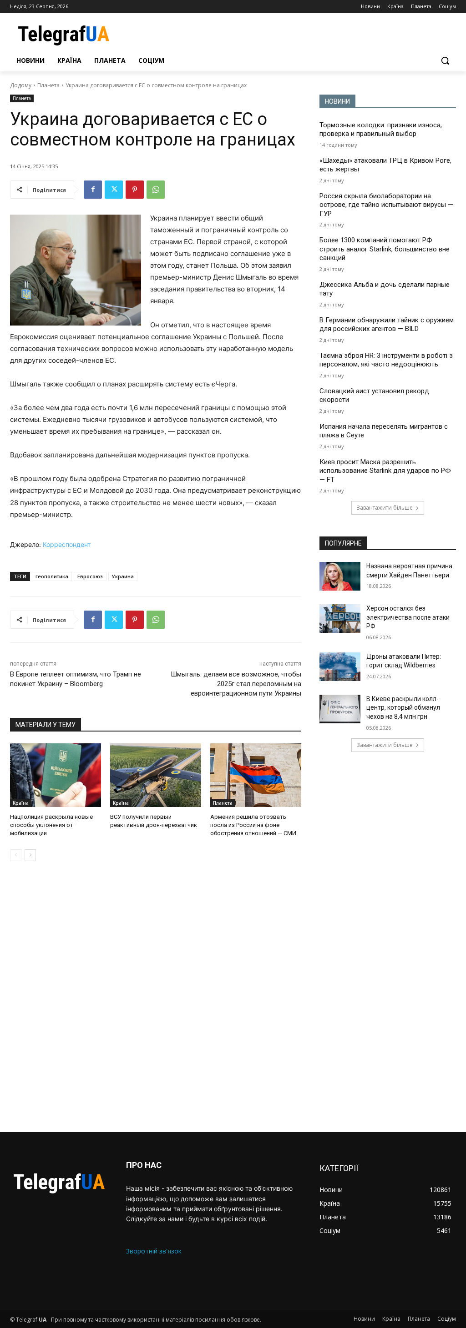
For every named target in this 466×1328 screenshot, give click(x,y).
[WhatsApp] (156, 189)
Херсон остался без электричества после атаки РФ (408, 617)
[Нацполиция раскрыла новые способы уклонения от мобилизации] (55, 775)
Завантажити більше (384, 507)
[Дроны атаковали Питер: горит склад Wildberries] (339, 666)
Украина (123, 576)
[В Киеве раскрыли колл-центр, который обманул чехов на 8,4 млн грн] (339, 709)
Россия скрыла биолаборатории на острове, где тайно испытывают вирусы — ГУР (386, 205)
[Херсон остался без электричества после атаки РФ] (339, 618)
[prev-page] (15, 855)
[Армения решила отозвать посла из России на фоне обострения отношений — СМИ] (255, 775)
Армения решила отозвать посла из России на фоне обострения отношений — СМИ (253, 825)
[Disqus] (155, 996)
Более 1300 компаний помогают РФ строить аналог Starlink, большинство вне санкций (384, 249)
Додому (20, 85)
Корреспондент (67, 544)
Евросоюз (90, 576)
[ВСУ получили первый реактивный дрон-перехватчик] (155, 775)
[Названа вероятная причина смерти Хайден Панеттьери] (339, 576)
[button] (445, 60)
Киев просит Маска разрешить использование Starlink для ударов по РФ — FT (385, 471)
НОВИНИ (337, 101)
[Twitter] (114, 189)
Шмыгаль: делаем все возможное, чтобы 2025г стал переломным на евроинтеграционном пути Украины (236, 683)
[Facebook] (93, 189)
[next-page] (30, 855)
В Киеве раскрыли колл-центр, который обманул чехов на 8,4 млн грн (403, 707)
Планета (48, 85)
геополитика (51, 576)
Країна (21, 803)
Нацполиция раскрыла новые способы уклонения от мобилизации (51, 825)
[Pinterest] (135, 189)
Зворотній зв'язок (154, 1251)
